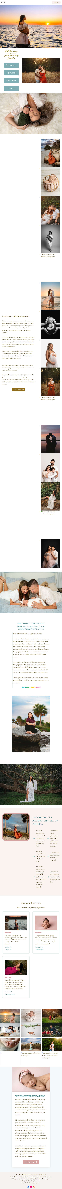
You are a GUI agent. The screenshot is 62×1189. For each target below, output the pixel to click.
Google (37, 907)
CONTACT (56, 2)
